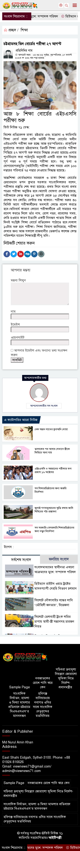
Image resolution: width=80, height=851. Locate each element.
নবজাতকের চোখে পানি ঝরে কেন (43, 682)
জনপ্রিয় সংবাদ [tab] (59, 559)
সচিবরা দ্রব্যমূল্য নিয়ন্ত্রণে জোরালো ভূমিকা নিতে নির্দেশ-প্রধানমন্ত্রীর (66, 678)
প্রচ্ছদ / (12, 30)
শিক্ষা (24, 30)
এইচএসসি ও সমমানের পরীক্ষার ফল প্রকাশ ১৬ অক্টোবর (53, 470)
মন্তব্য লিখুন (18, 280)
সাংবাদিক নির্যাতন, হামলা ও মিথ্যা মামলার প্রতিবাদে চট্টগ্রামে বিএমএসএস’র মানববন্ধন (19, 704)
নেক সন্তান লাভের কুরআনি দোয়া (51, 429)
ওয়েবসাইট (17, 337)
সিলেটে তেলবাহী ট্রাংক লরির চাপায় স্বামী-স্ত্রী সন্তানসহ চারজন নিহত (54, 621)
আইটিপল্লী (55, 838)
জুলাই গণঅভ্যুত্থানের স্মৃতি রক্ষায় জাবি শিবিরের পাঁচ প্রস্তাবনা (54, 509)
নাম (13, 311)
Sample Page (19, 687)
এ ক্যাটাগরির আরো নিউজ (20, 420)
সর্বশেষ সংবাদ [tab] (21, 560)
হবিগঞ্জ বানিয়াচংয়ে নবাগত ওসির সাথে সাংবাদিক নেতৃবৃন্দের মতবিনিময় (42, 704)
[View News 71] (25, 657)
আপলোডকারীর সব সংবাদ (44, 405)
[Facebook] (7, 254)
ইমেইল (15, 324)
